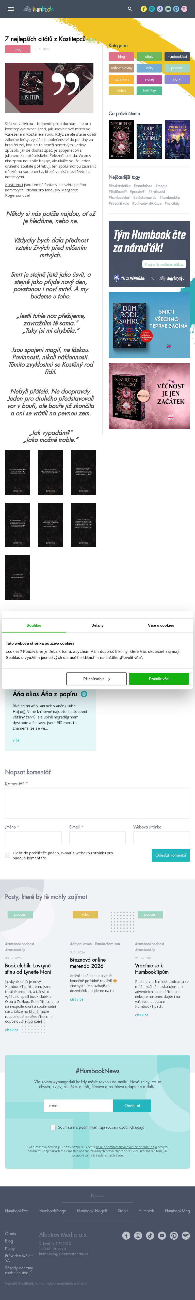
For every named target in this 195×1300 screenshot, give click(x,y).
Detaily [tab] (97, 625)
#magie (161, 186)
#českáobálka (120, 186)
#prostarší (137, 191)
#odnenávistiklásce (146, 203)
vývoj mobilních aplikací (67, 1284)
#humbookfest (119, 197)
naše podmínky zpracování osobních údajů (126, 1147)
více (16, 740)
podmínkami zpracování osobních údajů (111, 1127)
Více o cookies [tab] (161, 625)
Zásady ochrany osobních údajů (19, 1270)
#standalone (143, 186)
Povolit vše (159, 679)
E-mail (76, 827)
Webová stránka (147, 827)
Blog (9, 1241)
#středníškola (119, 203)
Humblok (146, 1211)
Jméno (12, 827)
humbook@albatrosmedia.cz (63, 1253)
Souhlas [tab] (33, 625)
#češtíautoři (118, 191)
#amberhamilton (107, 944)
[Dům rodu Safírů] (149, 325)
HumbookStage (52, 1211)
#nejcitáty (172, 203)
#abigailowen (81, 944)
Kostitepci (14, 184)
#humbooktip (169, 197)
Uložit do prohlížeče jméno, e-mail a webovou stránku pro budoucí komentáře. (63, 855)
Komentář (16, 784)
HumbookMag (177, 1211)
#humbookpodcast (19, 944)
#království (157, 191)
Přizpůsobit (93, 679)
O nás (10, 1234)
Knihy (10, 1249)
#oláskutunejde (144, 197)
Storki (123, 1211)
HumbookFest (16, 1211)
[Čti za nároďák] (149, 254)
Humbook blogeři (92, 1211)
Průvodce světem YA (19, 1258)
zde (120, 1155)
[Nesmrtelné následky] (149, 396)
